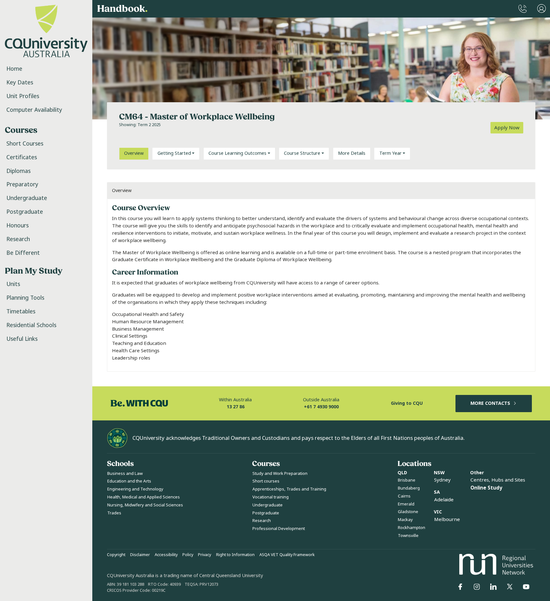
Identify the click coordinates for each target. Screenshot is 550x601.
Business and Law (125, 473)
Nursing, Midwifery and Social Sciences (145, 505)
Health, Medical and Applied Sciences (143, 497)
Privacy (204, 555)
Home (14, 69)
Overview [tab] (134, 153)
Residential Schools (31, 325)
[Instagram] (477, 587)
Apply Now (506, 127)
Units (13, 284)
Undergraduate (26, 198)
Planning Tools (25, 298)
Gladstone (408, 512)
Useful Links (22, 339)
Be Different (23, 253)
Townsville (408, 536)
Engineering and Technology (135, 489)
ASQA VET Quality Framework (287, 555)
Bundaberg (409, 488)
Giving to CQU (407, 403)
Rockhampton (411, 528)
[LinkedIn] (493, 587)
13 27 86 (235, 407)
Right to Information (235, 555)
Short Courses (24, 144)
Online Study (486, 487)
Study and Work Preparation (279, 473)
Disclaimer (140, 555)
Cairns (404, 496)
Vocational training (270, 497)
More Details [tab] (351, 153)
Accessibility (166, 555)
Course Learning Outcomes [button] (237, 153)
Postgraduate (24, 212)
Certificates (21, 157)
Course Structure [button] (302, 153)
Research (18, 239)
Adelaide (444, 499)
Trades (114, 513)
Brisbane (406, 480)
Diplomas (18, 171)
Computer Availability (34, 110)
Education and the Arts (129, 481)
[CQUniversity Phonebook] (522, 9)
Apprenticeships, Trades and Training (289, 489)
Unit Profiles (22, 96)
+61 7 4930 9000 (321, 407)
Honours (17, 225)
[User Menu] (541, 9)
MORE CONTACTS (490, 403)
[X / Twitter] (510, 587)
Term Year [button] (390, 153)
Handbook (122, 9)
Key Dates (19, 82)
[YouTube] (526, 587)
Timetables (20, 311)
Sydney (442, 479)
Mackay (405, 520)
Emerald (406, 504)
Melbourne (447, 519)
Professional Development (278, 529)
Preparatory (22, 184)
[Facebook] (460, 587)
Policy (187, 555)
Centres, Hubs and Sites (497, 479)
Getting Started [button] (174, 153)
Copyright (116, 555)
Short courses (265, 481)
